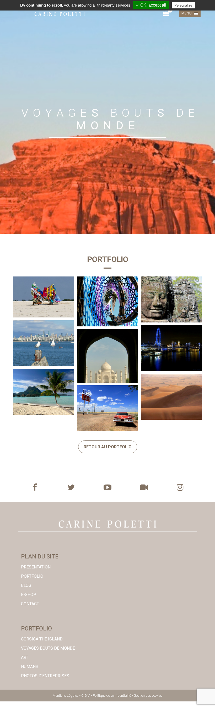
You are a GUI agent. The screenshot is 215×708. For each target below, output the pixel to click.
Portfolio (32, 576)
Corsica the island (42, 639)
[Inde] (107, 356)
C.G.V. (85, 695)
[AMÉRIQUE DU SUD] (107, 301)
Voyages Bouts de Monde (48, 648)
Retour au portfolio (108, 446)
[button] (190, 13)
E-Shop (28, 594)
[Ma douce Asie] (171, 299)
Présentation (36, 567)
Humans (29, 666)
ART (24, 657)
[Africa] (43, 296)
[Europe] (171, 348)
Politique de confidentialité (112, 695)
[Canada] (43, 343)
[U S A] (107, 408)
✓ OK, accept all (151, 5)
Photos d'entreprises (45, 675)
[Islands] (43, 392)
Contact (30, 603)
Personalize (183, 5)
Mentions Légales (66, 695)
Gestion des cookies (148, 695)
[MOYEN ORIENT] (171, 397)
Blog (26, 585)
